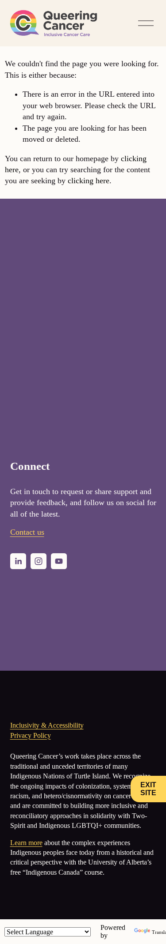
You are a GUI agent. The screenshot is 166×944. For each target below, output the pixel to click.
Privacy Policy (30, 735)
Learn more (26, 842)
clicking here (88, 180)
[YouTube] (59, 561)
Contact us (27, 532)
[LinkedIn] (18, 561)
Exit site (148, 789)
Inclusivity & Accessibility (47, 725)
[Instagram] (38, 561)
